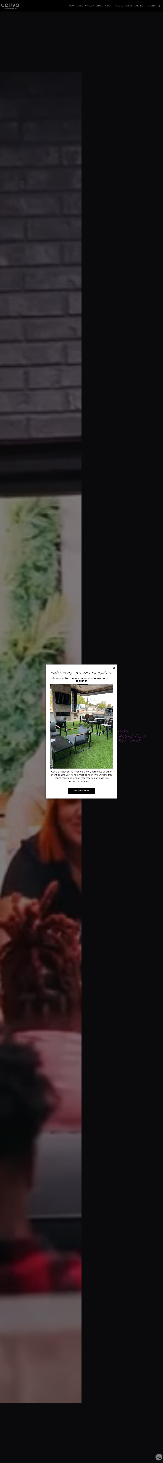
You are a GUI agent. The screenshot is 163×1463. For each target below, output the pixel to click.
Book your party (81, 791)
